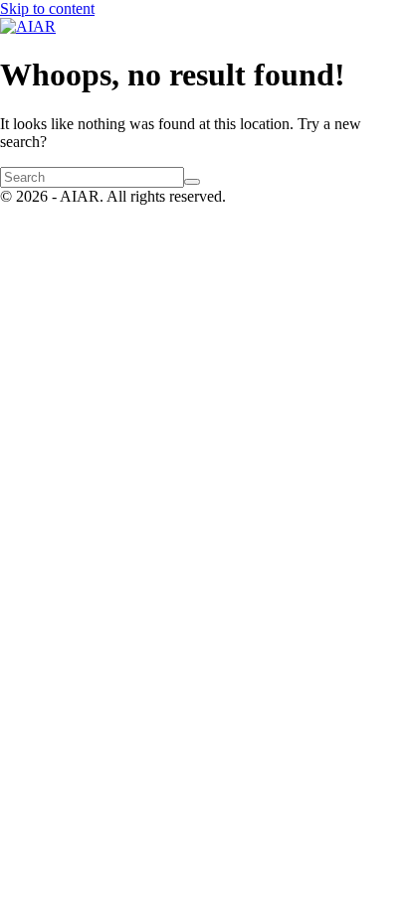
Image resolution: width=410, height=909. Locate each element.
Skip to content (47, 8)
